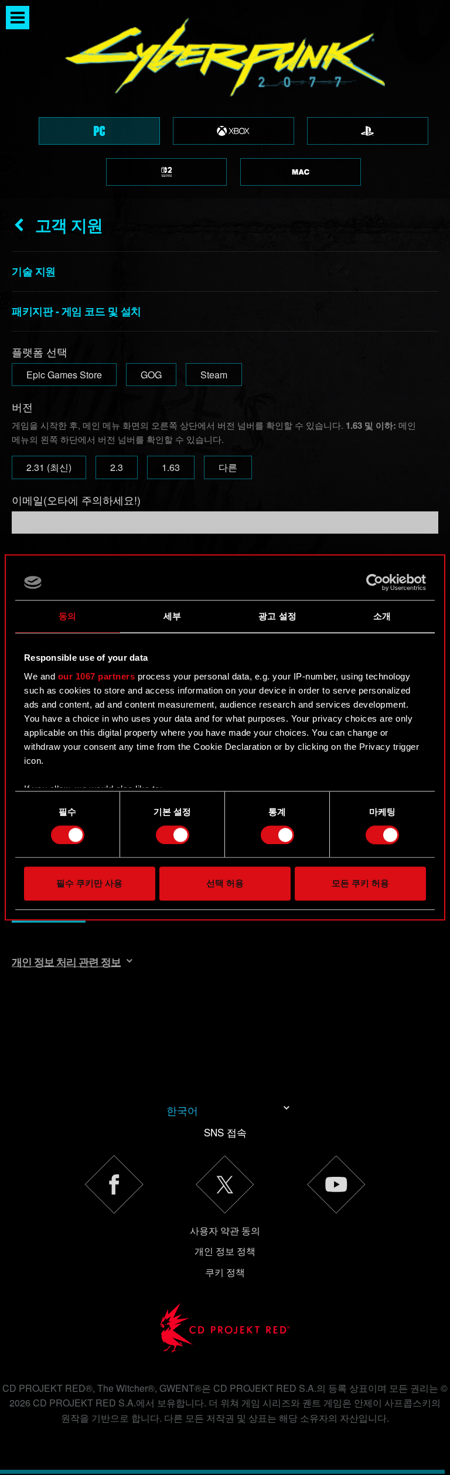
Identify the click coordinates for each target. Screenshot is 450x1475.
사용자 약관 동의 (225, 1230)
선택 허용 (225, 884)
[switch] (172, 834)
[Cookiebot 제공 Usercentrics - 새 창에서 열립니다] (374, 582)
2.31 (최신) (48, 467)
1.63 (171, 467)
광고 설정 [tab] (277, 616)
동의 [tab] (67, 616)
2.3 (116, 467)
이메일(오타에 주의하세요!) (76, 499)
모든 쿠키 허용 (360, 884)
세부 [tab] (172, 616)
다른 (228, 467)
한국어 (182, 1110)
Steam (213, 374)
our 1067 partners (96, 676)
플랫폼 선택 (39, 351)
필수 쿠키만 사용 (89, 884)
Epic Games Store (64, 374)
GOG (151, 374)
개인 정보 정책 (225, 1251)
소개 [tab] (382, 616)
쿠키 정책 (225, 1272)
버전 (22, 406)
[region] (225, 99)
